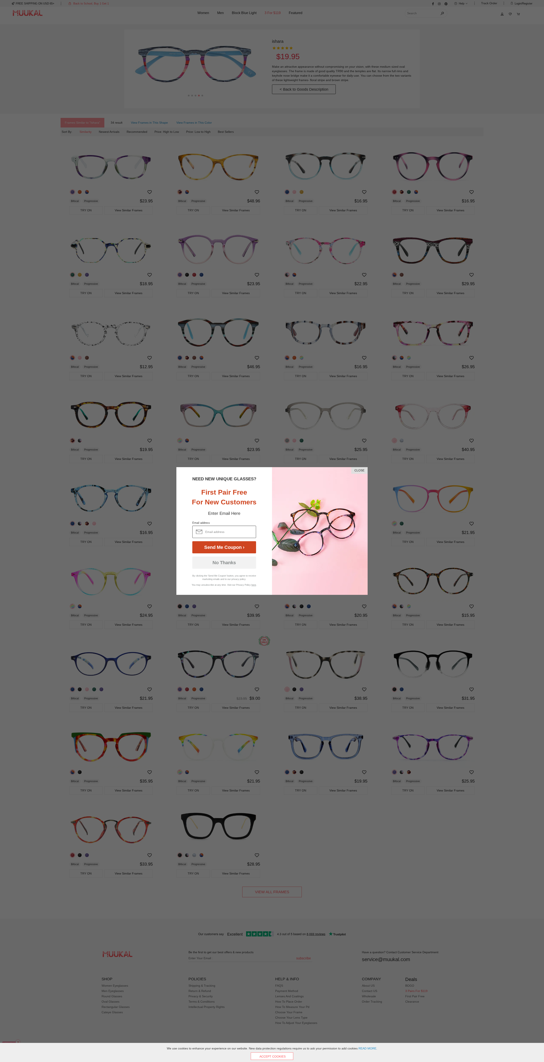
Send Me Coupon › (224, 547)
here (253, 585)
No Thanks (224, 562)
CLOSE (359, 470)
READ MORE (367, 1048)
